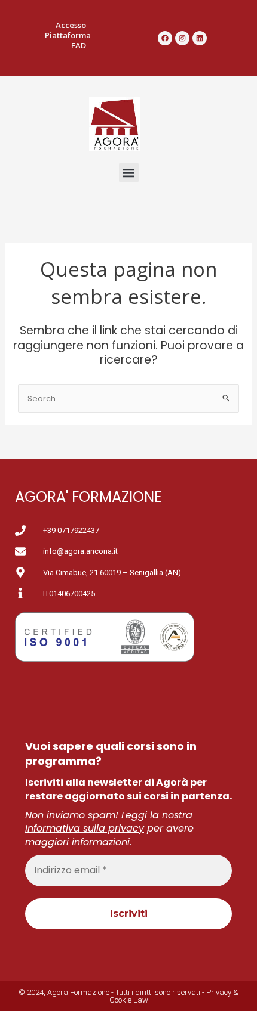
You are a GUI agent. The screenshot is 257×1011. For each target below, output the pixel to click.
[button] (129, 172)
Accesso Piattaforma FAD (68, 35)
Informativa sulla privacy (84, 828)
